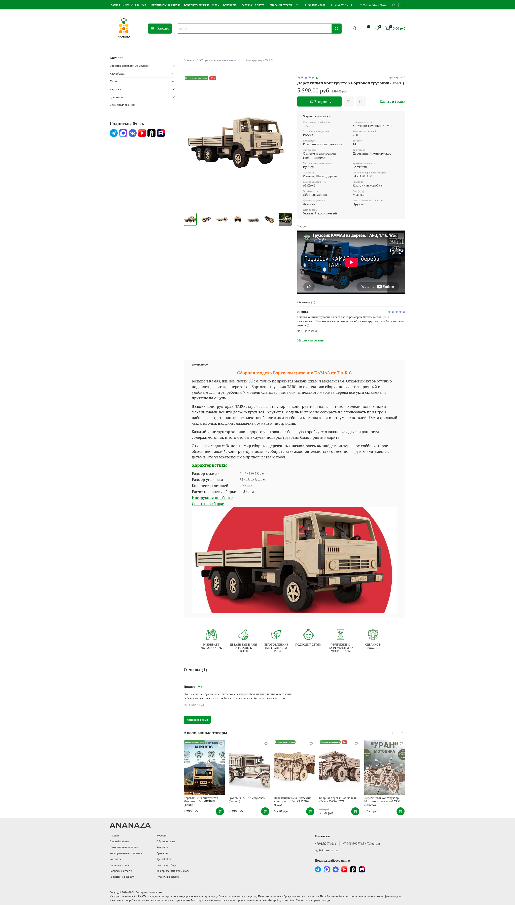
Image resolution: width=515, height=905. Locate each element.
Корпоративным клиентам (201, 5)
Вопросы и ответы (280, 5)
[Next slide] (286, 142)
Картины (116, 89)
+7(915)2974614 (325, 843)
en (394, 5)
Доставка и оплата (252, 5)
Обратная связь (166, 841)
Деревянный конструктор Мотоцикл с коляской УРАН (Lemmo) (382, 801)
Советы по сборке (208, 503)
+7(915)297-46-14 (341, 5)
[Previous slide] (189, 142)
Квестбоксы (117, 74)
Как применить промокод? (173, 871)
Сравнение (163, 853)
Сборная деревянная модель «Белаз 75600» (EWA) (337, 799)
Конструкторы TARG (259, 60)
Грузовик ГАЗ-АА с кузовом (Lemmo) (247, 799)
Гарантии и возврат (122, 876)
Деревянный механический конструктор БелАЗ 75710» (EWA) (292, 801)
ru (403, 5)
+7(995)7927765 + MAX (372, 5)
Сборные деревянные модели (219, 60)
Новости (162, 835)
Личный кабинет (135, 5)
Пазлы (114, 81)
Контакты (229, 5)
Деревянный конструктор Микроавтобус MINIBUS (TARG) (201, 801)
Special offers (164, 859)
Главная (115, 5)
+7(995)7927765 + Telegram (361, 843)
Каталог (163, 28)
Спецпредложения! (123, 105)
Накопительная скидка (165, 5)
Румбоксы (116, 97)
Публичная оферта (168, 876)
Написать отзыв (197, 720)
